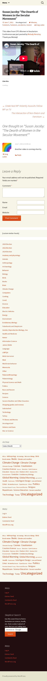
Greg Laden (40, 25)
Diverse (5, 304)
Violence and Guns (9, 427)
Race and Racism (8, 390)
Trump (17, 495)
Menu (4, 2)
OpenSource (23, 484)
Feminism (5, 25)
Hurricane (11, 481)
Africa (4, 456)
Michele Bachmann (13, 484)
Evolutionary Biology (9, 322)
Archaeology (7, 266)
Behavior (5, 270)
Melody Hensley (34, 34)
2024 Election (7, 252)
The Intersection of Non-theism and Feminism (28, 115)
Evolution (15, 474)
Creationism (26, 466)
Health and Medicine (9, 334)
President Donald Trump (9, 487)
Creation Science (9, 469)
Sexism (29, 25)
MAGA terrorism (8, 356)
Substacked (6, 408)
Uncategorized (7, 423)
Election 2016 (24, 472)
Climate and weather (25, 459)
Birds (4, 278)
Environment (6, 319)
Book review (6, 459)
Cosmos (16, 466)
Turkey (4, 416)
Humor (4, 337)
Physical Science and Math (11, 382)
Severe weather (35, 490)
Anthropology (7, 263)
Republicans (7, 490)
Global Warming (10, 477)
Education (6, 308)
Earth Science (33, 469)
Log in (4, 513)
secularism (22, 25)
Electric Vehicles (8, 311)
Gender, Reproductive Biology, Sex (15, 330)
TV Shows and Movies (10, 420)
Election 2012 (14, 472)
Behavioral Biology (30, 456)
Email (4, 207)
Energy (4, 315)
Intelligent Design (23, 481)
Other (4, 371)
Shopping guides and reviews (13, 405)
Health (4, 481)
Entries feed (6, 517)
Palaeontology (7, 378)
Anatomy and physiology (11, 255)
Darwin (19, 469)
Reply (19, 155)
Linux (4, 484)
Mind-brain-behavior (9, 364)
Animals (5, 259)
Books (4, 281)
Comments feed (8, 521)
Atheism (34, 22)
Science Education (20, 490)
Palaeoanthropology (9, 375)
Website (5, 212)
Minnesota (6, 367)
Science (5, 397)
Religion (31, 487)
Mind (4, 360)
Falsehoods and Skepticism (12, 326)
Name (4, 202)
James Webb (7, 345)
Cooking (5, 296)
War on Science (7, 431)
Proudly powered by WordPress (14, 676)
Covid (4, 300)
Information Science (9, 341)
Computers (6, 293)
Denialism (25, 469)
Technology (6, 412)
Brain (4, 285)
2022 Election (7, 248)
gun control (39, 478)
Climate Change (8, 289)
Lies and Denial (36, 481)
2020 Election (7, 244)
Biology (5, 274)
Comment (7, 186)
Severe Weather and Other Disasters (15, 401)
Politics (5, 386)
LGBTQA (5, 352)
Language (5, 349)
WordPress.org (7, 525)
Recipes (5, 393)
